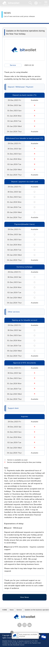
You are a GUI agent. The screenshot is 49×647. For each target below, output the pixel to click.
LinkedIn (29, 625)
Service (13, 65)
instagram (24, 625)
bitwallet (10, 3)
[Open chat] (44, 637)
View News (24, 597)
